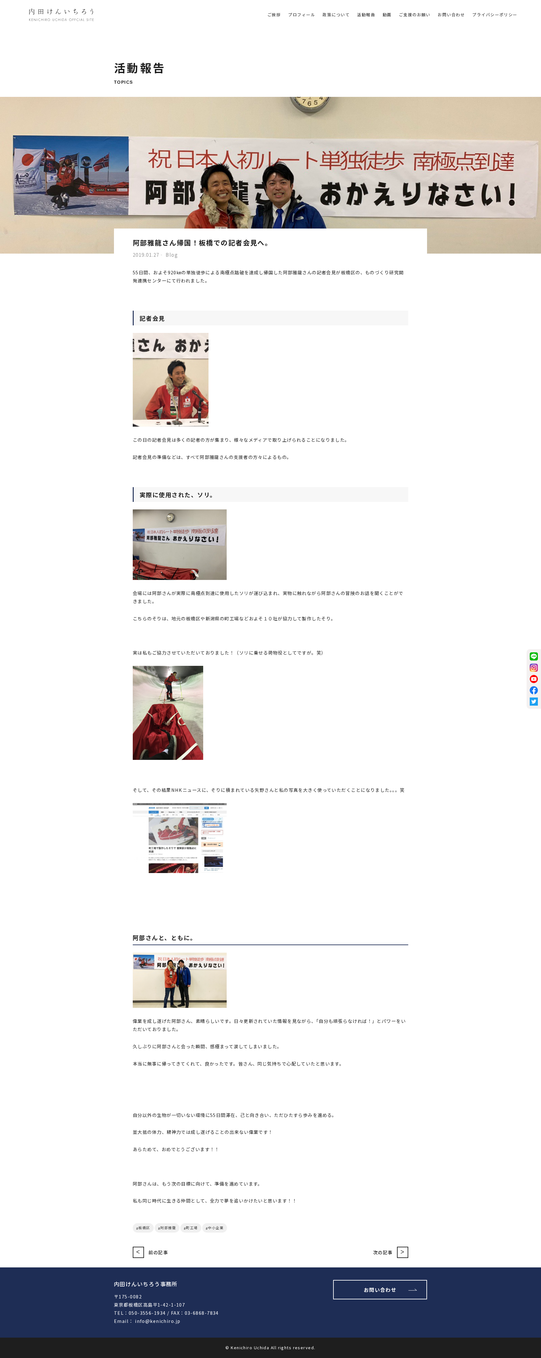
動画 (387, 15)
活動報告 (366, 15)
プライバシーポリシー (494, 15)
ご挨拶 (274, 15)
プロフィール (301, 15)
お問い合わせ (451, 15)
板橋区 (144, 1227)
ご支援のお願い (414, 15)
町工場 (192, 1227)
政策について (336, 15)
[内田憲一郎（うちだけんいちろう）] (61, 15)
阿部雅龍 (168, 1227)
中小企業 (216, 1227)
